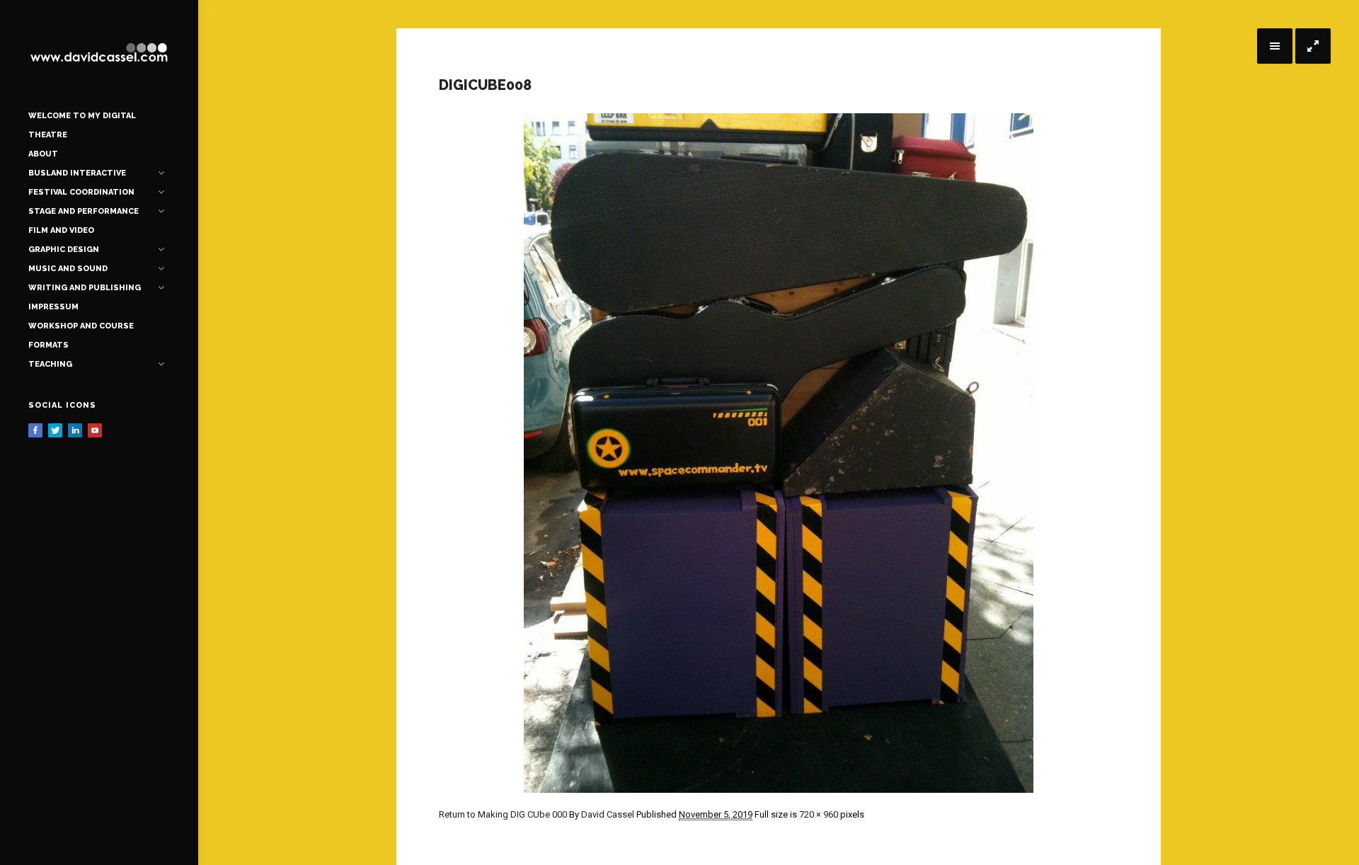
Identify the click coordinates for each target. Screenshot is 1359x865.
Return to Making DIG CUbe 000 (503, 814)
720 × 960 (818, 814)
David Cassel (607, 814)
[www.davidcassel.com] (99, 53)
